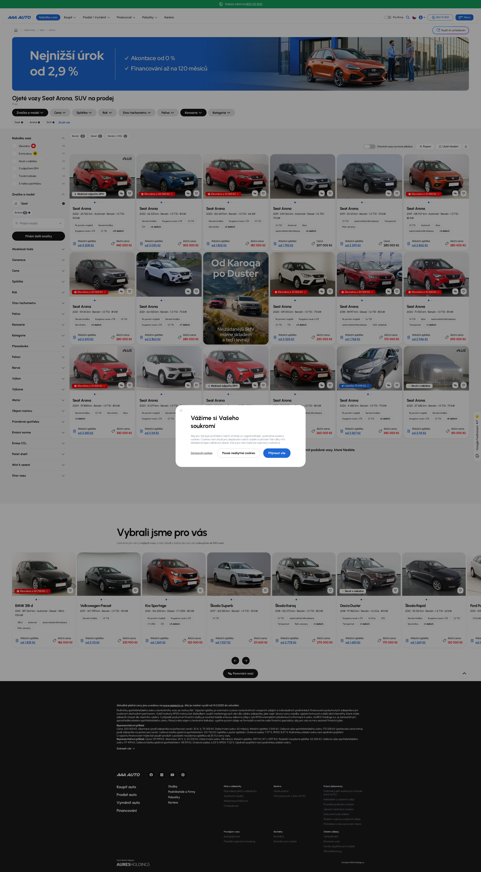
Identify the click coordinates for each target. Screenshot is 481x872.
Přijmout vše (276, 453)
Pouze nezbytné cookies (238, 453)
